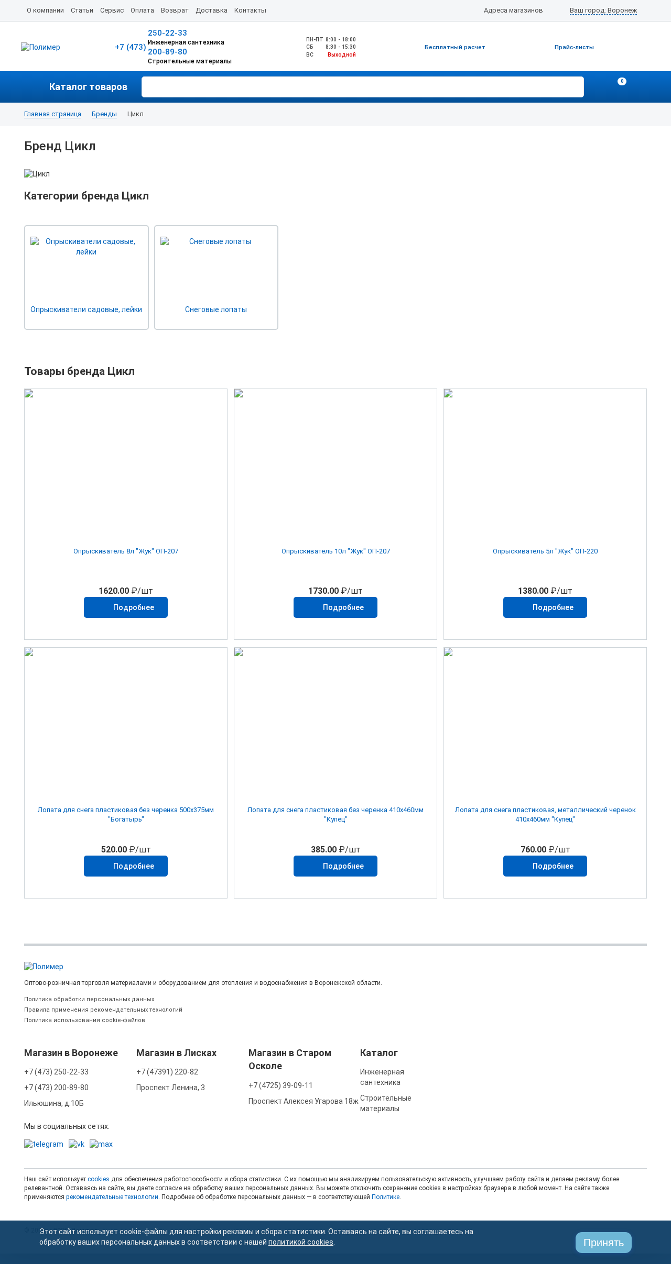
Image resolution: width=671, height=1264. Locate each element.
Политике (385, 1197)
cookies (99, 1179)
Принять (603, 1242)
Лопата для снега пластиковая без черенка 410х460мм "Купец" (335, 814)
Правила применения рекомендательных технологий (103, 1009)
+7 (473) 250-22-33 (56, 1072)
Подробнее (133, 607)
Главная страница (52, 114)
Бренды (104, 114)
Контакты (250, 10)
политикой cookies (300, 1242)
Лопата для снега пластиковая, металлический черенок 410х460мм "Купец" (545, 814)
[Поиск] (574, 86)
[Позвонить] (597, 87)
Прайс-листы (574, 47)
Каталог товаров (88, 86)
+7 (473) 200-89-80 (56, 1087)
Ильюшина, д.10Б (54, 1103)
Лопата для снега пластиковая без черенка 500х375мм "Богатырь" (126, 814)
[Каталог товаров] (36, 87)
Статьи (82, 10)
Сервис (112, 10)
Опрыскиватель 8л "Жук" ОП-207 (125, 551)
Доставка (212, 10)
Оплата (142, 10)
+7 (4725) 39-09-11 (280, 1085)
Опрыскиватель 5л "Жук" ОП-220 (545, 551)
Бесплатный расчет (455, 47)
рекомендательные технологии (112, 1197)
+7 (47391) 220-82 (167, 1072)
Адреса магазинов (513, 10)
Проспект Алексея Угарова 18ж (303, 1101)
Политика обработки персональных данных (89, 999)
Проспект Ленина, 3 (170, 1087)
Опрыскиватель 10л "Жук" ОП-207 (336, 551)
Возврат (175, 10)
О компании (45, 10)
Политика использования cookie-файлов (84, 1020)
